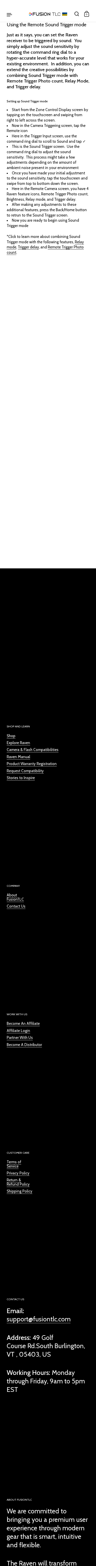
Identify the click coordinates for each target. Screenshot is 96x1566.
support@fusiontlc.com (39, 1319)
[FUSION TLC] (48, 14)
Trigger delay (28, 247)
